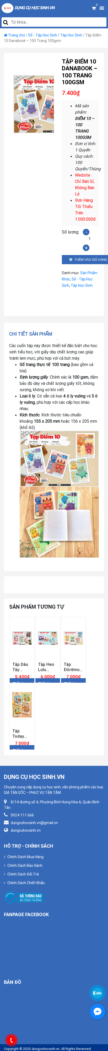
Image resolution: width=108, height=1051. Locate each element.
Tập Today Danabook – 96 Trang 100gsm (22, 754)
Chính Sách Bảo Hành (24, 886)
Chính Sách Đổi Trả (23, 895)
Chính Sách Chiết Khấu (26, 903)
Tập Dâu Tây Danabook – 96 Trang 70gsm (22, 677)
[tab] (32, 334)
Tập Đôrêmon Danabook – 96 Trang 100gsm (73, 677)
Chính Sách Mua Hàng (25, 877)
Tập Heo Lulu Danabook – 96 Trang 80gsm (47, 677)
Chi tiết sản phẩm (30, 334)
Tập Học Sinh (71, 35)
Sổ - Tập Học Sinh (42, 35)
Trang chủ (16, 35)
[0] (94, 8)
